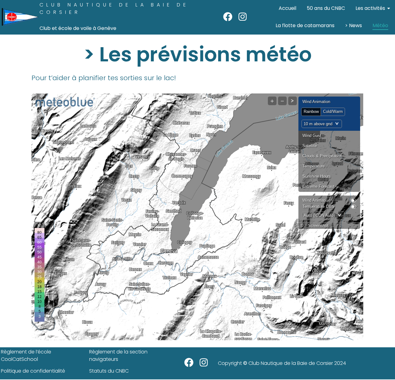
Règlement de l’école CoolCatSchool (26, 355)
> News (353, 25)
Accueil (287, 8)
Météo (380, 25)
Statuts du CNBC (109, 370)
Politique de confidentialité (33, 370)
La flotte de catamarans (305, 25)
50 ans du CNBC (326, 8)
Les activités (370, 8)
